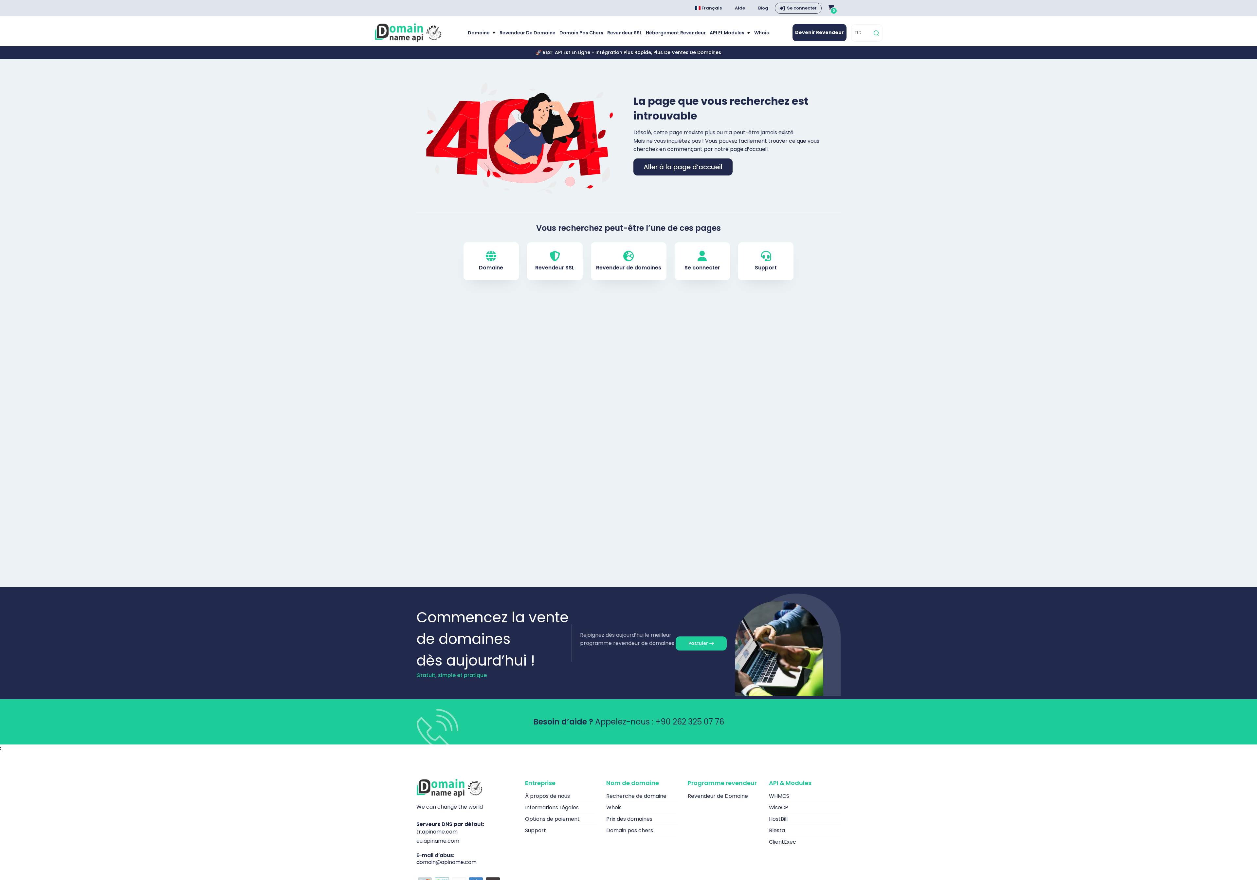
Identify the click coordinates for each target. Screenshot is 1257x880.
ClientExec (782, 842)
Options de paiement (552, 819)
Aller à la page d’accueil (683, 167)
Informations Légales (552, 807)
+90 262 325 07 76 (689, 721)
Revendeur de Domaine (528, 32)
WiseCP (778, 807)
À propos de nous (547, 796)
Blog (763, 8)
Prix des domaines (629, 819)
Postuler (698, 643)
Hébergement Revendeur (676, 32)
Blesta (777, 830)
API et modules (727, 32)
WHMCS (779, 796)
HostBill (778, 819)
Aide (740, 8)
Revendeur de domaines (628, 267)
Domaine (479, 32)
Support (766, 267)
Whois (761, 32)
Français (711, 8)
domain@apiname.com (446, 862)
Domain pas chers (581, 32)
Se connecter (802, 8)
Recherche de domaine (636, 796)
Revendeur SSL (624, 32)
